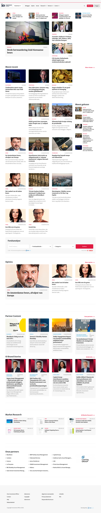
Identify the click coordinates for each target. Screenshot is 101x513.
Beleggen (27, 5)
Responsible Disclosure (47, 499)
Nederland (17, 5)
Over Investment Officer (13, 494)
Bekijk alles (89, 357)
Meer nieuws (89, 67)
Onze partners (88, 316)
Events (56, 5)
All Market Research (87, 415)
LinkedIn (61, 494)
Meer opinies (89, 262)
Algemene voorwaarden (48, 494)
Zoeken (84, 6)
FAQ (8, 499)
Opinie (33, 5)
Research (43, 5)
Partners (50, 5)
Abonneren (27, 494)
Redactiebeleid (10, 502)
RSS (60, 496)
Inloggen (97, 6)
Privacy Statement (46, 496)
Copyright (26, 496)
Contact (9, 496)
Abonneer (90, 6)
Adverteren (27, 499)
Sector (37, 5)
